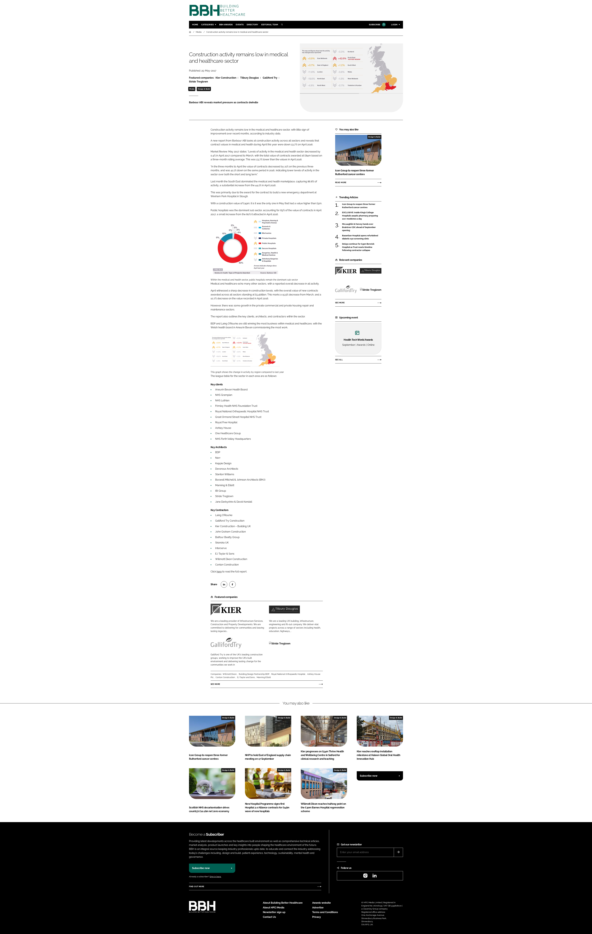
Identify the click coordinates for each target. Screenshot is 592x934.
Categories (207, 24)
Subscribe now (368, 775)
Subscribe (374, 24)
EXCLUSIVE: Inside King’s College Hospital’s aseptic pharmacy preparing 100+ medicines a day (361, 215)
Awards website (321, 902)
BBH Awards (226, 24)
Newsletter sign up (274, 912)
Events (240, 24)
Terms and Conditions (325, 912)
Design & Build (204, 89)
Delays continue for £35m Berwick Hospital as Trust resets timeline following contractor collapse (361, 247)
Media (191, 89)
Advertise (318, 907)
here (219, 571)
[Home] (190, 32)
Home (195, 24)
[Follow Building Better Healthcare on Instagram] (365, 876)
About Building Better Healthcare (283, 902)
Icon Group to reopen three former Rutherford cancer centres (361, 206)
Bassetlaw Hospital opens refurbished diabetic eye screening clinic (361, 237)
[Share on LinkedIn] (224, 584)
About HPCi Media (273, 907)
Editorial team (269, 24)
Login (394, 24)
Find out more (196, 886)
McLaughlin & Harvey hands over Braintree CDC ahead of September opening (361, 227)
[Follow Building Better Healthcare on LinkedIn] (374, 876)
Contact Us (269, 917)
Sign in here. (215, 876)
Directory (252, 24)
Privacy (316, 917)
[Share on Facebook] (232, 584)
